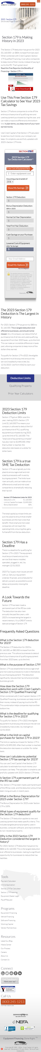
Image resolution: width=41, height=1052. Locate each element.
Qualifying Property (20, 385)
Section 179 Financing (9, 892)
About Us (4, 956)
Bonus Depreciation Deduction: (19, 207)
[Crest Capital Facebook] (16, 973)
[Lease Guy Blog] (3, 973)
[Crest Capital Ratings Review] (10, 980)
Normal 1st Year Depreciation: (18, 217)
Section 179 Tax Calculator (11, 889)
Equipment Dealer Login (10, 896)
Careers (4, 952)
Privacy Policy (24, 1049)
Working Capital (7, 924)
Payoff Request (6, 900)
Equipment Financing (9, 913)
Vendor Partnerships (8, 928)
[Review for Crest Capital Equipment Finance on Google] (2, 1049)
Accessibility (20, 1051)
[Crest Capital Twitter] (7, 973)
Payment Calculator (8, 881)
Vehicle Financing (7, 917)
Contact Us (5, 960)
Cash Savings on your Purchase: (19, 235)
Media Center (6, 945)
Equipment (14, 1049)
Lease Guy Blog (6, 941)
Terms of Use (34, 1049)
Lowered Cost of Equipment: (18, 244)
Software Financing (8, 920)
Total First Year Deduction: (17, 226)
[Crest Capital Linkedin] (20, 973)
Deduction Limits (20, 378)
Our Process (5, 948)
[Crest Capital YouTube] (11, 973)
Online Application (8, 885)
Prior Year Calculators (20, 393)
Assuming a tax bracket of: (17, 179)
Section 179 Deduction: (16, 197)
